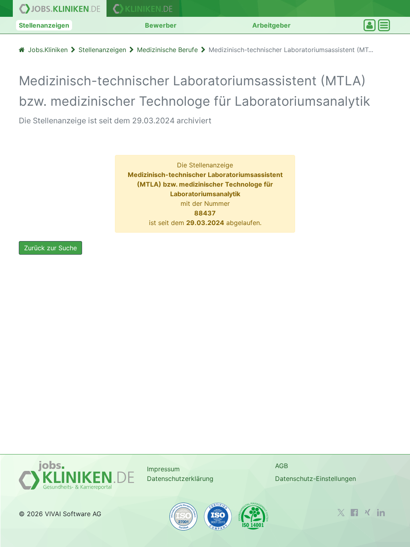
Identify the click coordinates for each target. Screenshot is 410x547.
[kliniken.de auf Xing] (367, 512)
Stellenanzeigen (44, 25)
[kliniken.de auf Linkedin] (381, 512)
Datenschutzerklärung (180, 479)
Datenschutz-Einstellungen (315, 479)
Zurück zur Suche (50, 248)
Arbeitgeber (271, 25)
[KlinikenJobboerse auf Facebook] (354, 512)
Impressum (163, 469)
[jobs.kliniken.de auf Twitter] (341, 512)
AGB (281, 466)
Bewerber (161, 25)
